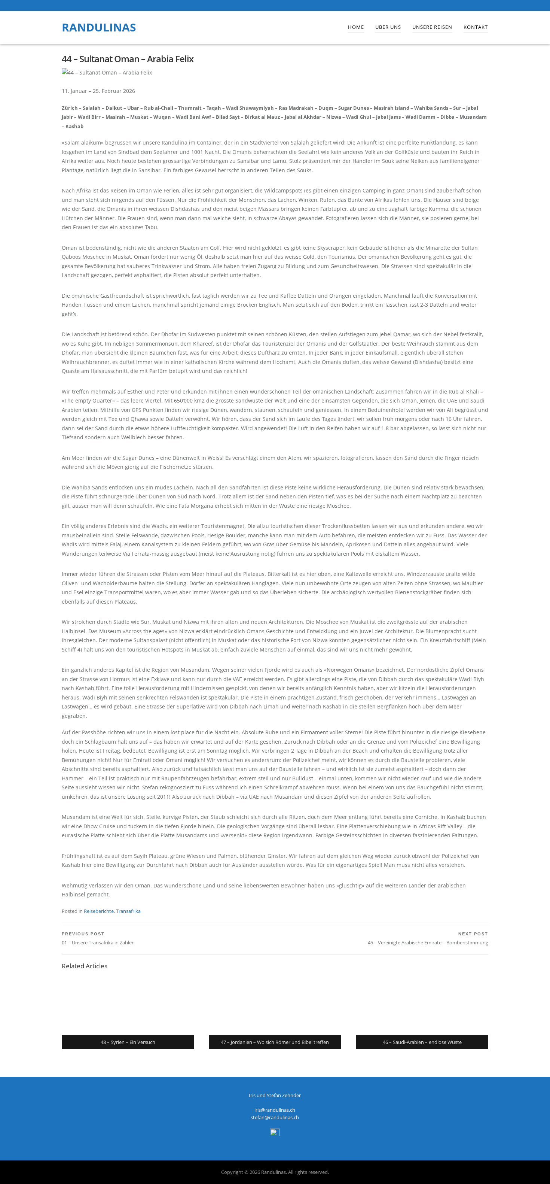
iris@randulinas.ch (274, 1109)
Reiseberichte (99, 911)
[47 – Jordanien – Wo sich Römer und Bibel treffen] (275, 1005)
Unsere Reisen (432, 27)
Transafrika (128, 911)
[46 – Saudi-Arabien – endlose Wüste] (422, 1005)
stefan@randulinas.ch (275, 1117)
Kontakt (476, 27)
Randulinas (99, 27)
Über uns (388, 27)
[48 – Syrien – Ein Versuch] (128, 1005)
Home (356, 27)
